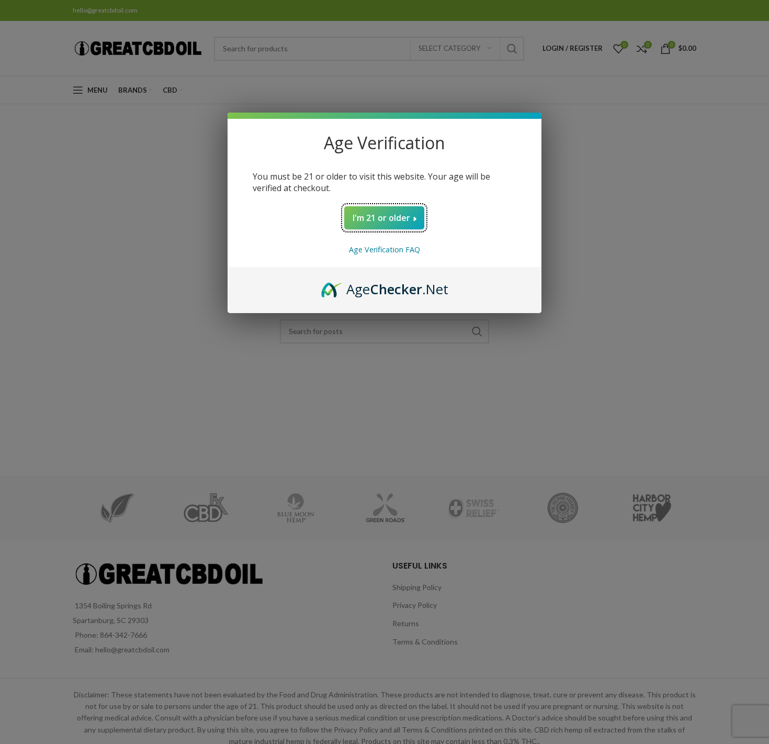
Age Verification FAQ (384, 249)
